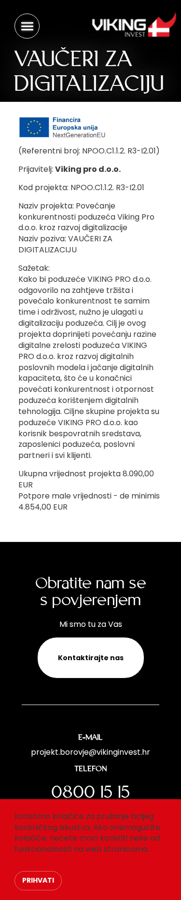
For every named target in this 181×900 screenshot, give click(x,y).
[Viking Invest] (132, 21)
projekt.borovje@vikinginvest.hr (90, 752)
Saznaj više (34, 860)
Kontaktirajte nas (91, 658)
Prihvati (38, 880)
